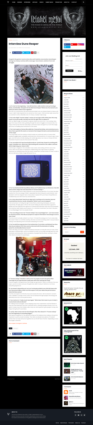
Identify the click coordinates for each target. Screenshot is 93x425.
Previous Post (11, 379)
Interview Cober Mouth (77, 363)
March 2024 (74, 160)
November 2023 (74, 169)
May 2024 (74, 156)
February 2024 (74, 162)
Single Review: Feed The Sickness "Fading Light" (77, 371)
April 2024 (74, 158)
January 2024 (74, 164)
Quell (70, 390)
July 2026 (74, 100)
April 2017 (74, 205)
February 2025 (74, 136)
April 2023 (74, 184)
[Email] (35, 52)
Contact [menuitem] (74, 2)
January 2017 (74, 212)
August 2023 (74, 175)
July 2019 (74, 194)
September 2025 (74, 121)
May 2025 (74, 130)
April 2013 (74, 220)
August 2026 (74, 97)
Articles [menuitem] (34, 2)
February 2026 (74, 110)
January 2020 (74, 190)
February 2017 (74, 210)
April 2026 (74, 106)
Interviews (15, 40)
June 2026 (74, 102)
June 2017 (74, 201)
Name (67, 65)
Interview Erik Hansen (77, 377)
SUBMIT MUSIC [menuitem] (49, 2)
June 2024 (74, 153)
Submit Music (63, 423)
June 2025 (74, 128)
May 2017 (74, 203)
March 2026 (74, 108)
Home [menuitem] (13, 2)
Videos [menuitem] (41, 2)
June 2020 (74, 188)
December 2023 (74, 166)
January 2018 (74, 199)
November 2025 (74, 117)
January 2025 (74, 138)
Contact (83, 423)
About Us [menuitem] (66, 2)
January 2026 (74, 112)
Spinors (71, 402)
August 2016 (74, 216)
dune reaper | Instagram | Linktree (18, 323)
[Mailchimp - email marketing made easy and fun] (80, 72)
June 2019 (74, 197)
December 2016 (74, 214)
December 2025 (74, 115)
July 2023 (74, 177)
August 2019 (74, 192)
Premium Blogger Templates (14, 423)
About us (77, 423)
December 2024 (74, 141)
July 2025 (74, 125)
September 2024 (74, 147)
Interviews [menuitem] (27, 2)
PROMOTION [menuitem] (58, 2)
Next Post (57, 379)
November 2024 (74, 143)
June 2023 (74, 179)
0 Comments (27, 47)
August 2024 (74, 149)
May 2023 (74, 181)
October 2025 (74, 119)
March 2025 (74, 134)
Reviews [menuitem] (19, 2)
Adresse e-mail (69, 60)
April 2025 (74, 132)
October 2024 (74, 145)
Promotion (71, 423)
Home (10, 40)
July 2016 (74, 218)
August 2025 (74, 123)
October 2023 (74, 171)
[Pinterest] (32, 52)
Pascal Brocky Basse (74, 396)
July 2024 (74, 151)
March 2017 (74, 207)
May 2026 (74, 104)
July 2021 (74, 186)
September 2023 (74, 173)
